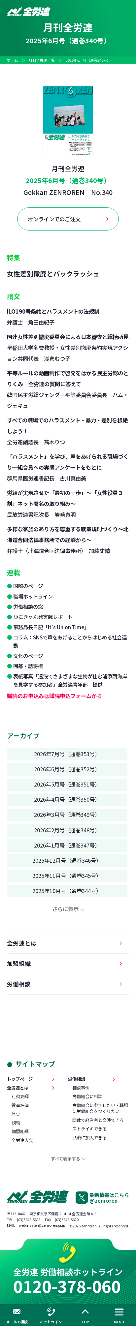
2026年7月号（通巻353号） (67, 754)
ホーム (12, 60)
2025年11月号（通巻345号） (66, 875)
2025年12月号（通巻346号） (66, 860)
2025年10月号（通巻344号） (66, 891)
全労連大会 (22, 1140)
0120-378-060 (67, 1286)
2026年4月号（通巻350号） (67, 799)
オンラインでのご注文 (54, 219)
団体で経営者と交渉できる (98, 1120)
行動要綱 (20, 1096)
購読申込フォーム (70, 696)
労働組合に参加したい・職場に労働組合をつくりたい (100, 1108)
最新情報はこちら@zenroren (109, 1197)
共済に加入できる (89, 1138)
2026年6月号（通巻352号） (67, 769)
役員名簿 (20, 1105)
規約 (16, 1123)
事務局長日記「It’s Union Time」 (51, 627)
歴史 (16, 1114)
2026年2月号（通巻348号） (67, 830)
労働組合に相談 (87, 1096)
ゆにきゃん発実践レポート (43, 616)
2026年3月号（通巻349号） (67, 814)
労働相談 (19, 984)
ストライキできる (89, 1129)
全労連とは (22, 943)
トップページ (20, 1079)
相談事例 (80, 1088)
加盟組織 (19, 963)
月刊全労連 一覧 (42, 60)
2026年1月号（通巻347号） (67, 845)
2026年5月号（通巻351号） (67, 784)
